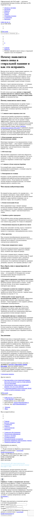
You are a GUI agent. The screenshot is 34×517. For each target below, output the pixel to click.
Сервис (6, 14)
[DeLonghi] (4, 31)
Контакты (7, 19)
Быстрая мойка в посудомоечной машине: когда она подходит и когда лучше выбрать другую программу (17, 381)
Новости (7, 11)
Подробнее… (5, 496)
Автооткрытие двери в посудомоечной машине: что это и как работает (16, 385)
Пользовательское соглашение (13, 439)
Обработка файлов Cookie (12, 442)
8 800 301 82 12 (5, 22)
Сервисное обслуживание (12, 432)
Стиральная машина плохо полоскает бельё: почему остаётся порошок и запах (18, 389)
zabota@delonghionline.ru (21, 402)
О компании (8, 17)
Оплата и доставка (10, 8)
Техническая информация (12, 434)
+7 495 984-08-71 (9, 399)
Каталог (6, 12)
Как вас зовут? (5, 504)
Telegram (7, 407)
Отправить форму (6, 515)
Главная (6, 421)
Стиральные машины (7, 374)
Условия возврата (9, 437)
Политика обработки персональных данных (18, 440)
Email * (3, 506)
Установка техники (10, 16)
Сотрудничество (9, 427)
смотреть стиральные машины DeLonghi (13, 127)
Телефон (3, 508)
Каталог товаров (9, 423)
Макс (6, 409)
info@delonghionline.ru (19, 404)
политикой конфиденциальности (12, 451)
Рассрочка (7, 9)
